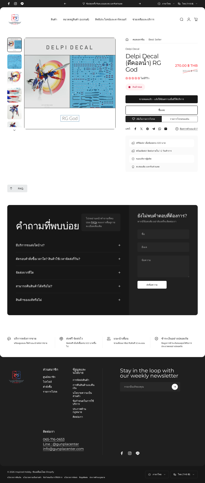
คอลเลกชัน (138, 39)
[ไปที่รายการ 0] (14, 45)
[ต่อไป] (139, 3)
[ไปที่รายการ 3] (14, 78)
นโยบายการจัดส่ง (70, 477)
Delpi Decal (132, 48)
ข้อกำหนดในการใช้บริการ (83, 402)
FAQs (94, 222)
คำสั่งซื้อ (47, 386)
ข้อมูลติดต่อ (83, 477)
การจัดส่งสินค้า (81, 379)
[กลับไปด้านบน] (11, 188)
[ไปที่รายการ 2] (14, 61)
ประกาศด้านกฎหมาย (79, 410)
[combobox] (166, 3)
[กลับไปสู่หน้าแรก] (127, 39)
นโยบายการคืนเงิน (14, 477)
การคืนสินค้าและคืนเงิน (83, 386)
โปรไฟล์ (47, 381)
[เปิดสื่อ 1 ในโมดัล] (70, 83)
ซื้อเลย (161, 110)
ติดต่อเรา (78, 416)
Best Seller (155, 39)
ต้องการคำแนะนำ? (189, 128)
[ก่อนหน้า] (65, 3)
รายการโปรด (50, 391)
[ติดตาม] (175, 387)
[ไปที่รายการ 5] (14, 112)
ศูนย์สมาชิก (49, 376)
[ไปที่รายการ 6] (14, 129)
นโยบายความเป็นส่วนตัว (82, 394)
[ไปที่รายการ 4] (14, 95)
